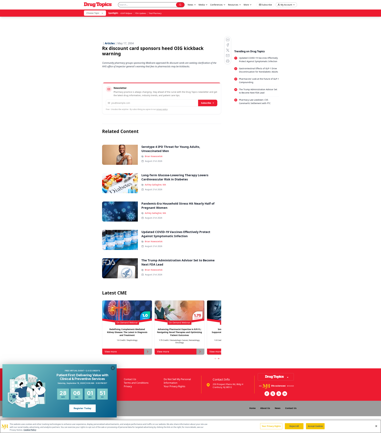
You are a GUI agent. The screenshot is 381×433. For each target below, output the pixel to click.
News (277, 408)
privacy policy (162, 109)
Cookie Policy (30, 430)
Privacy (128, 386)
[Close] (376, 426)
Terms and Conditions (136, 382)
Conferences (216, 4)
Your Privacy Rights (174, 386)
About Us (265, 408)
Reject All (294, 426)
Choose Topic (92, 13)
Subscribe (206, 102)
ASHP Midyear (126, 13)
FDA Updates (140, 13)
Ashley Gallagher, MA (155, 184)
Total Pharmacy (155, 13)
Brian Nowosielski (154, 156)
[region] (190, 426)
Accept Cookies (315, 426)
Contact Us (130, 379)
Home (252, 408)
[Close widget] (113, 368)
